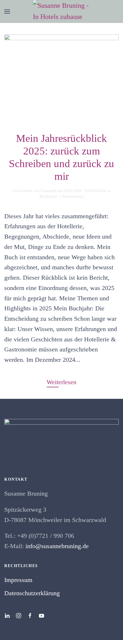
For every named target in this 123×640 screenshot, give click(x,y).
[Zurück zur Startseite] (61, 11)
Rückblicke (48, 196)
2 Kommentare (72, 196)
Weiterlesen (61, 382)
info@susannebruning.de (57, 546)
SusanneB (48, 191)
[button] (7, 11)
